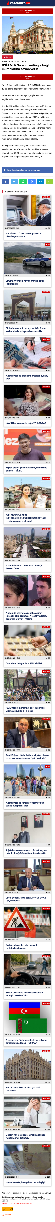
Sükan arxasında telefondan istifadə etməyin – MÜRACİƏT (24, 994)
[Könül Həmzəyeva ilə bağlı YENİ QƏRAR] (27, 402)
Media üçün (33, 1193)
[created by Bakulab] (6, 1215)
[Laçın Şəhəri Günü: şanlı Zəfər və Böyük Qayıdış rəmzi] (27, 876)
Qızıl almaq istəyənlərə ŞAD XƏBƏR (24, 663)
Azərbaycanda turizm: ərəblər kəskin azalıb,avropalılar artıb (25, 804)
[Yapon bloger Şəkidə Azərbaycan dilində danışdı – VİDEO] (27, 446)
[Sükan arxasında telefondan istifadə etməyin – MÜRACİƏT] (27, 971)
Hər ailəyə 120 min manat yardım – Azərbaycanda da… (23, 235)
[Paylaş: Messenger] (32, 181)
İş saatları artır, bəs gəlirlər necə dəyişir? (26, 1182)
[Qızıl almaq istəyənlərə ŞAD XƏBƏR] (27, 642)
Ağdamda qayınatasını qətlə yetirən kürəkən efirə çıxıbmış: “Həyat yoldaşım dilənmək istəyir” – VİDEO (26, 616)
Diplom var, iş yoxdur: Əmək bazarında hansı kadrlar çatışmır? (25, 1136)
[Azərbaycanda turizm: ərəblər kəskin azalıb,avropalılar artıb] (27, 781)
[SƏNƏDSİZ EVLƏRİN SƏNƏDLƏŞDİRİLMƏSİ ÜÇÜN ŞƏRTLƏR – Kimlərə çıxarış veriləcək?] (27, 494)
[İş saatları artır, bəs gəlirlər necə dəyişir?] (27, 1161)
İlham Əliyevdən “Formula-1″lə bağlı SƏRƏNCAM (24, 567)
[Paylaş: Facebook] (5, 181)
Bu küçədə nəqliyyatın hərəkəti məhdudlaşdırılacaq (21, 946)
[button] (49, 181)
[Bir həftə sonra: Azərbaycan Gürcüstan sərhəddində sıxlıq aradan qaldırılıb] (27, 307)
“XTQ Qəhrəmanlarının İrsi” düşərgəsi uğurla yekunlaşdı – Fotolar (25, 709)
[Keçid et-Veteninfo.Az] (18, 3)
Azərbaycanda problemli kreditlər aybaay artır (27, 377)
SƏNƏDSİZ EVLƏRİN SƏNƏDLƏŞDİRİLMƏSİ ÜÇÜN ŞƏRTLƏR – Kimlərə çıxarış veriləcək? (27, 518)
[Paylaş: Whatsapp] (23, 181)
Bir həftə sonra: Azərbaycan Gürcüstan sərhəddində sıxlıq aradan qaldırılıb (26, 329)
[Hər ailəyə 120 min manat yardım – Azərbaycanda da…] (27, 212)
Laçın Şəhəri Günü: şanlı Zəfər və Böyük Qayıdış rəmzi (26, 899)
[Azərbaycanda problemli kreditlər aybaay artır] (27, 354)
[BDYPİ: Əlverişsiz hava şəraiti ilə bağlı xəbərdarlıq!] (27, 259)
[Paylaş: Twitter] (14, 181)
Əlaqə (25, 1193)
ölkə (8, 57)
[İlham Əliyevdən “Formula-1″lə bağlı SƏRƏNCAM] (27, 544)
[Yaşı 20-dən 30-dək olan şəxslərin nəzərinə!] (27, 1066)
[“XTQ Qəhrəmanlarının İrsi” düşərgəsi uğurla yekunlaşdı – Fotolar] (27, 686)
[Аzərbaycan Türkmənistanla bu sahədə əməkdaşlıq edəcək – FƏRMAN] (27, 1019)
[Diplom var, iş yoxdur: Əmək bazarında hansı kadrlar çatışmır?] (27, 1114)
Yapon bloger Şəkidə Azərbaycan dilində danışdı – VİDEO (26, 469)
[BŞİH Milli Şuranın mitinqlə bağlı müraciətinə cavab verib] (27, 35)
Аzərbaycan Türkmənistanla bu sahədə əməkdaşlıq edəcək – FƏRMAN (26, 1041)
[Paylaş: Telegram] (40, 181)
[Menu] (4, 3)
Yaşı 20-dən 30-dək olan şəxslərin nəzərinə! (23, 1089)
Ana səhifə (6, 1193)
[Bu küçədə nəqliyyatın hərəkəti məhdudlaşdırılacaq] (27, 924)
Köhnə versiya (45, 1193)
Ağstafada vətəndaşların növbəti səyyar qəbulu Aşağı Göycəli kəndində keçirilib (26, 851)
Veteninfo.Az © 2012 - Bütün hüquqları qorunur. (17, 1203)
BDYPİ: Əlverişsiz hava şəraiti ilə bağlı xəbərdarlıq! (25, 282)
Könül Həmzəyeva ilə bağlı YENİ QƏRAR (26, 423)
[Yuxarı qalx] (48, 1215)
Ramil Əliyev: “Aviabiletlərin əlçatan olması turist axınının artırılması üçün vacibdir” (27, 757)
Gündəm (47, 197)
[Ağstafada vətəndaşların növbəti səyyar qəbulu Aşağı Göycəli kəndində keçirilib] (27, 829)
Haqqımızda (16, 1193)
